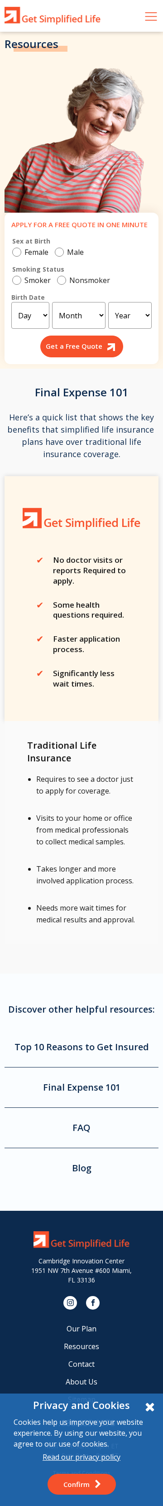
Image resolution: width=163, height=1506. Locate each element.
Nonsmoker (89, 280)
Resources (81, 1346)
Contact (81, 1364)
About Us (81, 1382)
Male (75, 252)
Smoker (37, 280)
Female (36, 252)
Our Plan (81, 1329)
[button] (82, 1484)
